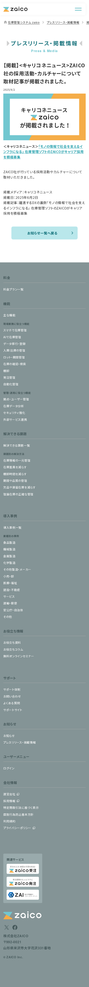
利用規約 (9, 821)
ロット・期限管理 (14, 357)
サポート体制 (11, 689)
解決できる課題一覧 (16, 445)
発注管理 (9, 377)
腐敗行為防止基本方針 (18, 814)
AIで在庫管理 (12, 337)
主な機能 (9, 315)
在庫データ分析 (13, 406)
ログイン (8, 768)
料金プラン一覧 (13, 289)
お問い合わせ (12, 696)
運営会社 (9, 794)
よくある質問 (11, 703)
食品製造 (9, 542)
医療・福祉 (10, 583)
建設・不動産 (11, 590)
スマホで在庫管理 (15, 330)
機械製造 (9, 549)
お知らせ (9, 736)
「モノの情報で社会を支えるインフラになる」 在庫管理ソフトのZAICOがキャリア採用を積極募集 (43, 151)
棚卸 (6, 371)
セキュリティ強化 (14, 413)
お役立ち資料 (12, 642)
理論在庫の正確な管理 (18, 494)
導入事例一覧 (12, 527)
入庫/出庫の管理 (14, 350)
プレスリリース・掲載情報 (63, 22)
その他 (7, 617)
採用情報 (9, 801)
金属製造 (9, 556)
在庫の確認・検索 (14, 364)
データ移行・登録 (14, 344)
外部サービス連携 (15, 419)
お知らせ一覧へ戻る (42, 232)
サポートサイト (12, 710)
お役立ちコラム (13, 649)
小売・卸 (8, 576)
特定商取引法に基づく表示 (21, 807)
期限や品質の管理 (15, 480)
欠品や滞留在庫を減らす (19, 487)
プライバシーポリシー (17, 828)
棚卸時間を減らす (15, 474)
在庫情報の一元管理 (16, 460)
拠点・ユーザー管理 (16, 399)
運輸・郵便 (10, 603)
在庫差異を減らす (15, 467)
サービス (9, 596)
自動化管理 (11, 384)
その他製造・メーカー (17, 569)
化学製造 (9, 563)
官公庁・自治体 (13, 610)
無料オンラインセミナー (18, 656)
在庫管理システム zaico (21, 22)
